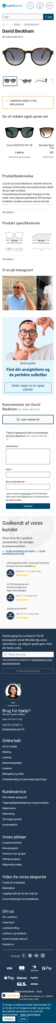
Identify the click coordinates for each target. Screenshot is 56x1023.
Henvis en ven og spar (14, 853)
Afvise (23, 1018)
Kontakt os (8, 944)
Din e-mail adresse (16, 481)
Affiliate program (11, 859)
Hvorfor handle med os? (15, 939)
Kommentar (12, 446)
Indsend (28, 506)
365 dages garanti (12, 819)
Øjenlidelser (8, 888)
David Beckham (31, 24)
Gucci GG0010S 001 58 (19, 145)
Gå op (39, 991)
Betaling (6, 752)
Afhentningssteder (12, 763)
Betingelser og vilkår (13, 774)
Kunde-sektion (9, 824)
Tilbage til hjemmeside (24, 991)
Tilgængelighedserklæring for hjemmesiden (25, 802)
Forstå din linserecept (13, 882)
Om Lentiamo (9, 917)
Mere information (30, 1014)
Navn (9, 469)
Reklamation (9, 808)
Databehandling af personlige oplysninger (24, 779)
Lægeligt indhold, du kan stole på (19, 893)
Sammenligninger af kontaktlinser (20, 899)
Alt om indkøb (9, 746)
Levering (6, 757)
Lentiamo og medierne (14, 933)
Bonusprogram (10, 848)
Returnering (8, 813)
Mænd (17, 24)
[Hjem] (3, 24)
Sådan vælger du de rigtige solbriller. (28, 387)
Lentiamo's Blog (10, 928)
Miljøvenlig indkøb (12, 864)
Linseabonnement (11, 842)
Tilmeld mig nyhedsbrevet (28, 670)
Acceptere (9, 1018)
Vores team (8, 922)
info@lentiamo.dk (11, 729)
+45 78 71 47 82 (10, 724)
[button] (10, 81)
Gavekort (7, 768)
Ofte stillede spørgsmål (14, 797)
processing (26, 493)
